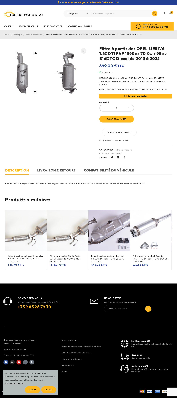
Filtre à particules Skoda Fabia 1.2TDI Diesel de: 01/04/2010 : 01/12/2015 (65, 259)
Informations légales (72, 359)
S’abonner (148, 309)
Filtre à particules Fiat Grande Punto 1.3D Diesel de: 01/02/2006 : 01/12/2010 (151, 259)
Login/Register (164, 13)
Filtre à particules (33, 34)
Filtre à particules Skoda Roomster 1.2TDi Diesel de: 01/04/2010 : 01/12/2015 (25, 259)
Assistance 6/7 (139, 366)
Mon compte (68, 365)
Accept (32, 389)
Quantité (104, 102)
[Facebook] (5, 362)
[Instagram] (12, 362)
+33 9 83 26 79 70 (155, 27)
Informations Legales (14, 383)
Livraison (137, 354)
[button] (83, 51)
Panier (65, 371)
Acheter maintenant (119, 132)
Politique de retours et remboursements (81, 346)
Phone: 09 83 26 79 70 (14, 349)
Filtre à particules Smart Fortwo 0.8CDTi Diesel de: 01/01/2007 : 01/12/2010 (107, 259)
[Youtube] (18, 362)
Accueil (7, 34)
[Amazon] (31, 362)
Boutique (18, 34)
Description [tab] (17, 170)
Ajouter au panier (116, 119)
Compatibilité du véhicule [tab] (109, 170)
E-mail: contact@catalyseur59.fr (18, 355)
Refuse (48, 389)
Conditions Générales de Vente (77, 352)
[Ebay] (25, 362)
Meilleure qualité (140, 341)
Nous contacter (69, 340)
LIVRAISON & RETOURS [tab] (56, 170)
